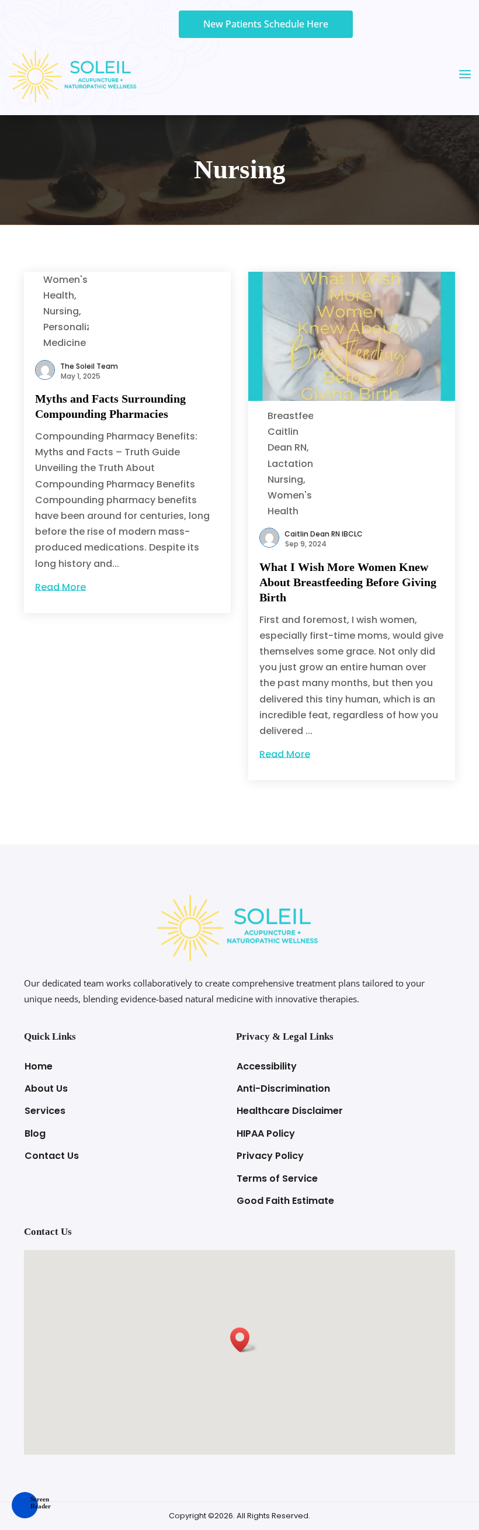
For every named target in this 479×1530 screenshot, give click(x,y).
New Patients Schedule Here (265, 24)
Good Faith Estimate (285, 1200)
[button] (25, 1505)
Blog (35, 1133)
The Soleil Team (89, 366)
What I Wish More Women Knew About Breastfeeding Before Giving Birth (347, 582)
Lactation (290, 463)
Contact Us (52, 1155)
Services (45, 1110)
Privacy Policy (270, 1155)
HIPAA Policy (266, 1133)
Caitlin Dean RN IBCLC (323, 534)
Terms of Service (277, 1178)
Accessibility (267, 1066)
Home (39, 1066)
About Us (46, 1088)
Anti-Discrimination (283, 1088)
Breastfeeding (301, 416)
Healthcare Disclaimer (290, 1110)
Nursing (61, 311)
